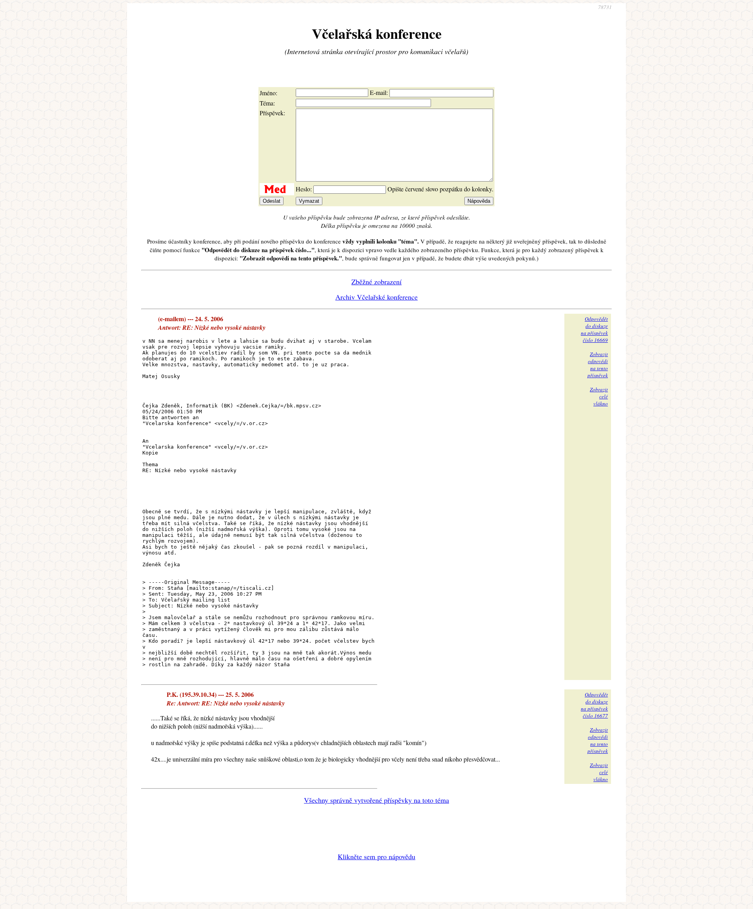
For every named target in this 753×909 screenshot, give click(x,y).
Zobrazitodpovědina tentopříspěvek (597, 365)
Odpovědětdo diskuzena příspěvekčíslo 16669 (594, 329)
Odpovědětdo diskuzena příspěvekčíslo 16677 (594, 705)
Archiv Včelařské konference (376, 297)
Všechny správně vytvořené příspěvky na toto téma (376, 800)
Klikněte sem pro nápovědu (376, 856)
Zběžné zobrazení (376, 281)
